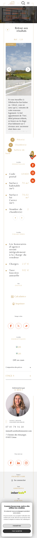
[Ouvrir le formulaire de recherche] (23, 3)
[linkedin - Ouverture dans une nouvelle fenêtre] (33, 180)
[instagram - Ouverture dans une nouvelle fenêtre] (33, 173)
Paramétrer (17, 526)
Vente (8, 13)
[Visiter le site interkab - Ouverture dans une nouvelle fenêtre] (18, 492)
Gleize (23, 13)
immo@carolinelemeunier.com (19, 431)
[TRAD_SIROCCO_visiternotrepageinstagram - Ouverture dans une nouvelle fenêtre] (26, 463)
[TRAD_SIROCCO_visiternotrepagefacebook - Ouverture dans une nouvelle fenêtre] (11, 463)
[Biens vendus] (33, 156)
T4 (20, 16)
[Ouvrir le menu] (28, 3)
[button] (28, 69)
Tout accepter (17, 531)
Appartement (11, 16)
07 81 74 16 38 (15, 427)
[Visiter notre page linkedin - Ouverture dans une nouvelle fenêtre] (18, 463)
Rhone (15, 13)
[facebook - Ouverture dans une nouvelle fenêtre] (33, 165)
